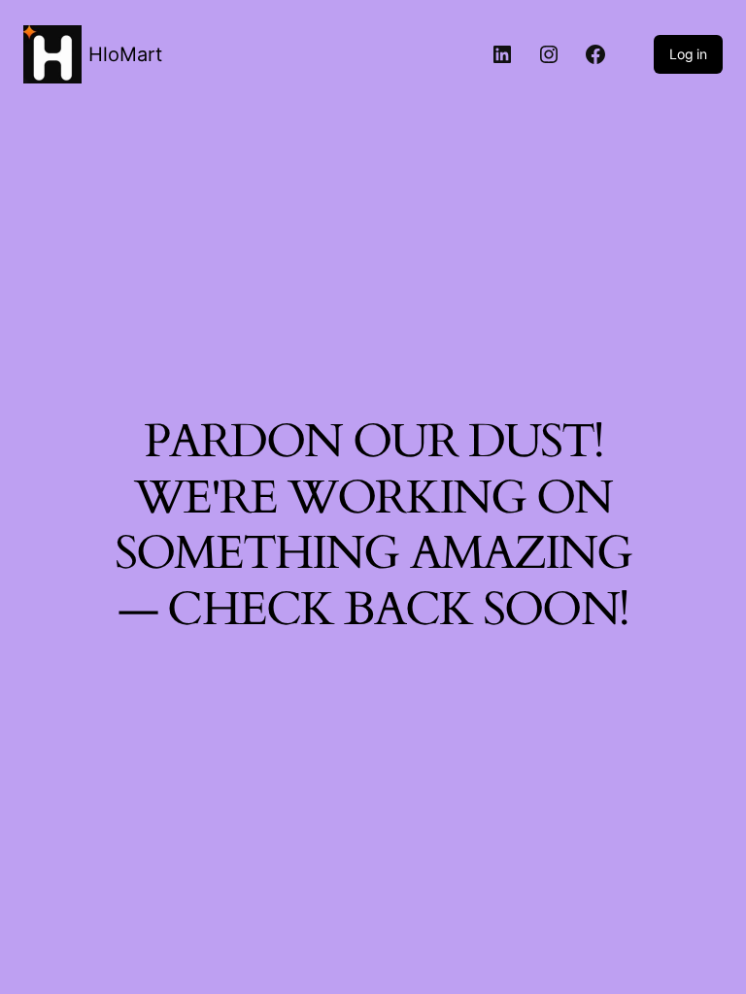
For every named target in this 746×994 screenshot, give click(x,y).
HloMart (125, 54)
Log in (688, 54)
